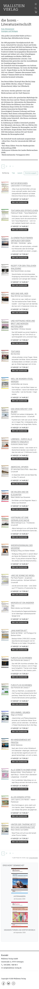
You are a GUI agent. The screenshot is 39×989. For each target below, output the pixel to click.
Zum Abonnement (7, 29)
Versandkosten (33, 858)
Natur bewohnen (19, 183)
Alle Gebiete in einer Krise (23, 770)
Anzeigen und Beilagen (9, 31)
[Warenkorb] (36, 12)
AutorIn (20, 173)
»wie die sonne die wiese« (23, 575)
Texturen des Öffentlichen (24, 210)
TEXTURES (15, 351)
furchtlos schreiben (21, 658)
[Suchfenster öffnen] (36, 8)
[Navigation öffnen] (36, 4)
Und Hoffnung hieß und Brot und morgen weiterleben (23, 324)
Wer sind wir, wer (19, 293)
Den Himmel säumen (20, 712)
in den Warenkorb (20, 202)
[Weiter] (13, 166)
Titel (13, 173)
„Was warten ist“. (19, 630)
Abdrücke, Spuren (19, 467)
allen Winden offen (20, 797)
